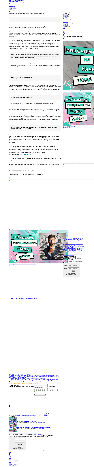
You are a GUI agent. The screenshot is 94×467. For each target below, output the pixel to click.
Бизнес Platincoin (13, 464)
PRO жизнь (65, 22)
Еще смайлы (42, 390)
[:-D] (45, 390)
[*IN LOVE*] (54, 390)
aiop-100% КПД (12, 465)
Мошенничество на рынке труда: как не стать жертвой (22, 421)
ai (9, 415)
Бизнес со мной (12, 8)
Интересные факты (67, 23)
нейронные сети (34, 415)
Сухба (64, 20)
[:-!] (50, 390)
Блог (10, 5)
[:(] (39, 390)
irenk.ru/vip (26, 154)
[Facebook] (63, 30)
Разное (64, 25)
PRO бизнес (65, 14)
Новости (65, 24)
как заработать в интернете (27, 415)
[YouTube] (63, 32)
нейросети (39, 415)
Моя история (12, 6)
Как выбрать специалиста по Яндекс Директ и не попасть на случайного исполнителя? (30, 427)
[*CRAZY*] (36, 391)
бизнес (14, 415)
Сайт (49, 388)
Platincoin (65, 16)
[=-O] (48, 390)
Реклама (65, 17)
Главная (11, 3)
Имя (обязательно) (52, 384)
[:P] (43, 390)
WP (63, 35)
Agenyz (64, 15)
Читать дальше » (41, 422)
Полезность (12, 7)
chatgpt (11, 415)
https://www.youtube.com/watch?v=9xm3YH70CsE (21, 71)
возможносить (17, 415)
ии (21, 415)
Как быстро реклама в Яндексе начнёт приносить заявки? (23, 433)
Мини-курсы (65, 18)
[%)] (58, 390)
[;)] (41, 390)
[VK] (64, 28)
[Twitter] (64, 34)
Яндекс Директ (66, 19)
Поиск (10, 9)
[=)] (35, 390)
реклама (45, 415)
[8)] (37, 390)
